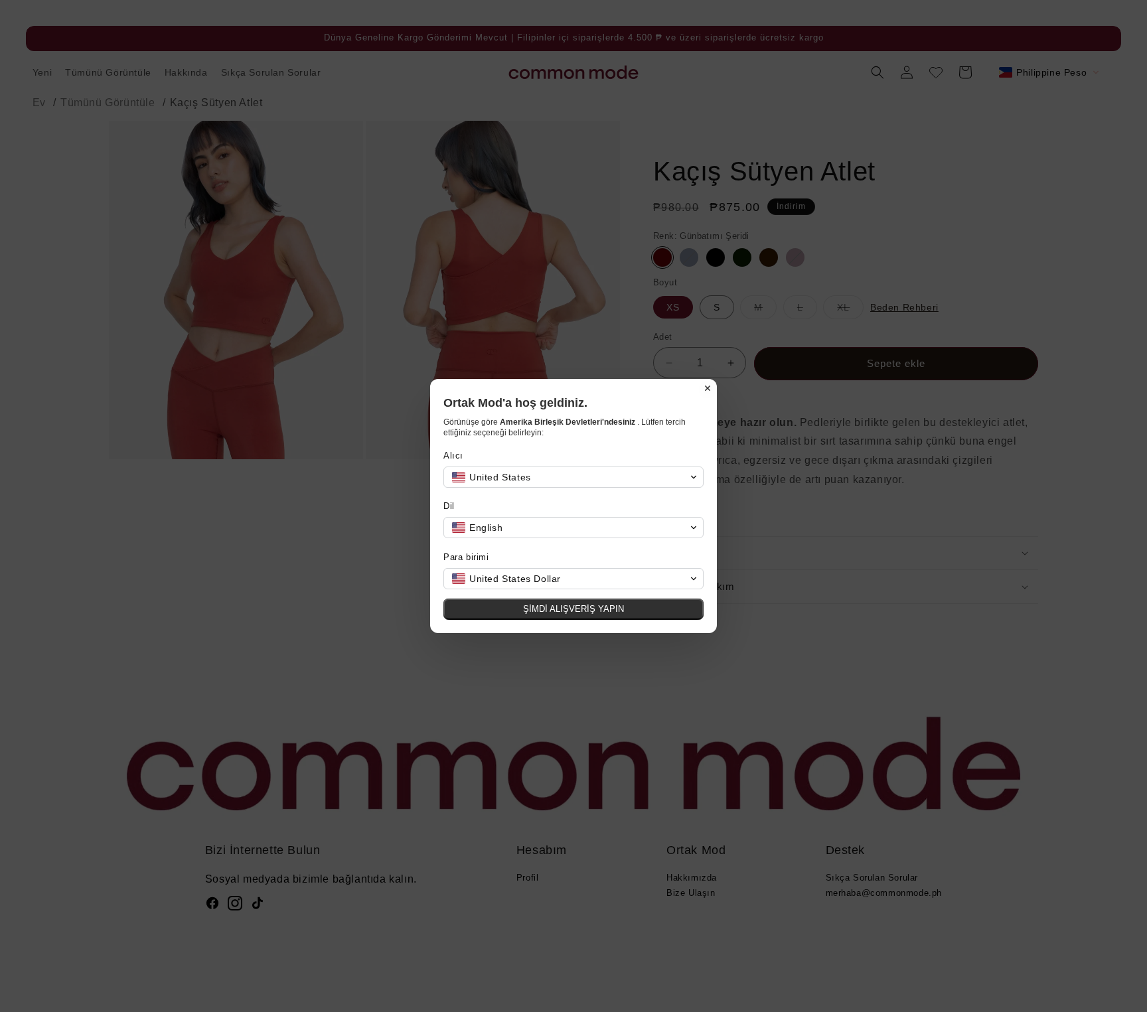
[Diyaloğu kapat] (707, 388)
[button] (573, 477)
